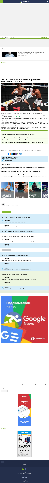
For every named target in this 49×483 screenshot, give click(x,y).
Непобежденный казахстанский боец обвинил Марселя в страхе (16, 260)
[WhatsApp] (17, 154)
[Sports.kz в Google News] (24, 342)
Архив (46, 461)
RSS (25, 464)
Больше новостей (24, 291)
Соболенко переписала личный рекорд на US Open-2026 (14, 265)
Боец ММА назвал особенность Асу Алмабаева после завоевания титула (18, 226)
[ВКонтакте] (8, 154)
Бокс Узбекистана (4, 150)
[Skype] (19, 154)
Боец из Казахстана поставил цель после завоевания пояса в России (18, 236)
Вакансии (12, 461)
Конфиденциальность (39, 461)
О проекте (6, 461)
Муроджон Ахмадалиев (13, 150)
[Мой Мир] (12, 154)
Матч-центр (44, 37)
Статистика (22, 461)
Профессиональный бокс (28, 150)
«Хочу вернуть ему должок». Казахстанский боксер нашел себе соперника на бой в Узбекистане (22, 142)
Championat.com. (16, 116)
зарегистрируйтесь (16, 205)
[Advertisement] (24, 20)
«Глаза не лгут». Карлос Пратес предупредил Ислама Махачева (16, 217)
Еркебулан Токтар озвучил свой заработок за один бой (14, 274)
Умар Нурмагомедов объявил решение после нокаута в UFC (15, 255)
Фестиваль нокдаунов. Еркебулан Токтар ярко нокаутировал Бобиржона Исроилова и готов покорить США (24, 174)
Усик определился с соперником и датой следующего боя (15, 222)
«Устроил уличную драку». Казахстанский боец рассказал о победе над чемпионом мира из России (24, 241)
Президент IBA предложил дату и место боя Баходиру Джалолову (16, 139)
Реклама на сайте (29, 461)
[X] (13, 154)
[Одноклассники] (10, 154)
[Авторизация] (47, 1)
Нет (3, 386)
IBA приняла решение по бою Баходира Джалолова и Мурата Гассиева (17, 131)
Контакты (17, 461)
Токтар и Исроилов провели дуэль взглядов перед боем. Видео (15, 137)
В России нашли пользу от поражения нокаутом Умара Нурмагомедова (18, 231)
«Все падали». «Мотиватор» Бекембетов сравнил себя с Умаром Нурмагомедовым (20, 284)
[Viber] (15, 154)
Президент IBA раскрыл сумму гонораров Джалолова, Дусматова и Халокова (18, 134)
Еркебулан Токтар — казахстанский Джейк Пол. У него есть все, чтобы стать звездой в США (21, 171)
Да (3, 388)
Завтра (12, 37)
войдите (8, 205)
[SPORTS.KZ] (24, 410)
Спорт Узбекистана (37, 150)
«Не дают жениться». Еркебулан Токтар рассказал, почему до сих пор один (19, 279)
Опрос (3, 381)
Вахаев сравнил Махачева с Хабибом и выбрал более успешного (16, 269)
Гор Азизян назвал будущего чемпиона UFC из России (14, 288)
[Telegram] (20, 154)
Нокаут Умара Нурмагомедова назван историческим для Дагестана (17, 245)
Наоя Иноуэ (21, 150)
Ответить (4, 391)
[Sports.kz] (24, 1)
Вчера (3, 37)
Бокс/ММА (4, 62)
